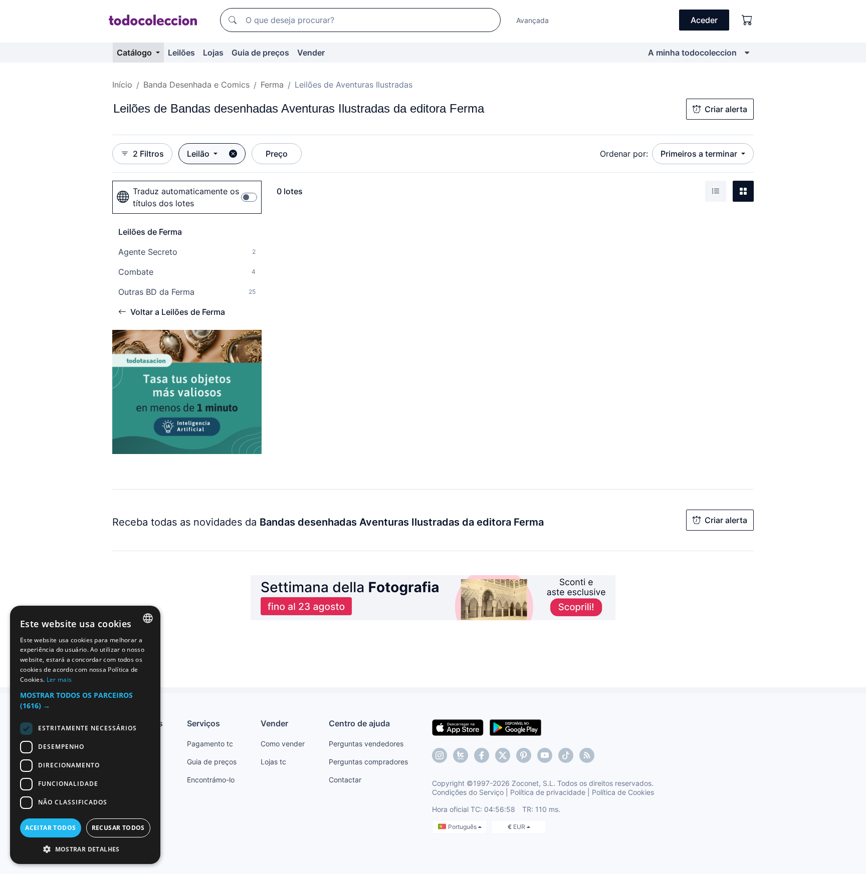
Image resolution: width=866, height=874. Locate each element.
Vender (311, 53)
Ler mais (59, 679)
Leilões (181, 53)
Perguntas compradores (368, 761)
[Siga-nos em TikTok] (565, 755)
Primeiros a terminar (700, 154)
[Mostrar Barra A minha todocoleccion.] (747, 53)
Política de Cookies (623, 792)
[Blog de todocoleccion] (586, 755)
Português (463, 826)
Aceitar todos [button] (50, 827)
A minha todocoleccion (692, 53)
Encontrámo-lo (211, 779)
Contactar (345, 779)
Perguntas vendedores (366, 743)
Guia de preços (260, 53)
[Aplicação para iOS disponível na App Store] (458, 727)
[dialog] (85, 735)
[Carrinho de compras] (747, 20)
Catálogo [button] (135, 53)
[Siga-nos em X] (502, 755)
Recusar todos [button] (118, 827)
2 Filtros (148, 154)
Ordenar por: (624, 154)
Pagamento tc (210, 743)
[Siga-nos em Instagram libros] (460, 755)
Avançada (532, 20)
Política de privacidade (547, 792)
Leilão (199, 154)
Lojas (213, 53)
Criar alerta (726, 109)
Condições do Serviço (468, 792)
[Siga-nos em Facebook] (481, 755)
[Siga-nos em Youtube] (544, 755)
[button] (85, 700)
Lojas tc (273, 761)
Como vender (283, 743)
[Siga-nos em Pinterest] (523, 755)
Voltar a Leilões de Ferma (177, 312)
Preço (277, 154)
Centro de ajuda (359, 723)
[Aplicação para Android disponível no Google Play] (515, 727)
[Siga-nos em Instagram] (439, 755)
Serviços (203, 723)
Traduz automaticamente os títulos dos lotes (186, 197)
